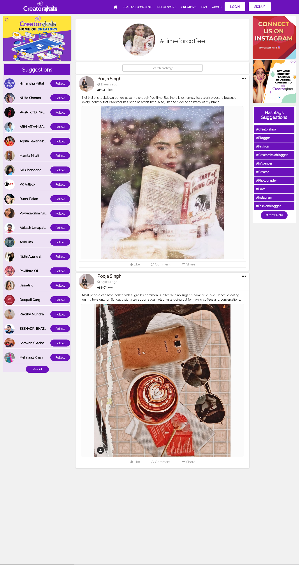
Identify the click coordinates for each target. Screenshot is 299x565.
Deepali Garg (30, 300)
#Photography (266, 180)
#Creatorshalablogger (272, 155)
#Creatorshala (266, 129)
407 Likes (107, 287)
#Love (260, 189)
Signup (259, 7)
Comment (162, 264)
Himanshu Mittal (32, 83)
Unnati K (26, 285)
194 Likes (106, 90)
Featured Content (137, 7)
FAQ (204, 7)
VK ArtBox (27, 184)
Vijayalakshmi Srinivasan (38, 213)
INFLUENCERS (166, 7)
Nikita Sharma (30, 98)
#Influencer (264, 163)
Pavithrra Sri (29, 271)
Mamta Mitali (29, 156)
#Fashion (262, 146)
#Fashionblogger (268, 206)
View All (37, 369)
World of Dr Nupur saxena (40, 112)
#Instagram (264, 197)
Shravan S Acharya (34, 343)
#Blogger (263, 138)
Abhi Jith (26, 242)
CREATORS (188, 7)
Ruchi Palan (29, 199)
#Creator (262, 172)
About (217, 7)
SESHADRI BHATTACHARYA (40, 329)
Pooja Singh (109, 78)
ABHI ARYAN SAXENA (36, 127)
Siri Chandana (30, 170)
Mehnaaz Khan (31, 357)
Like (136, 264)
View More (275, 215)
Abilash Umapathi (33, 228)
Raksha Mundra (32, 314)
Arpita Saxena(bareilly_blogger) (44, 141)
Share (190, 264)
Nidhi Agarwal (30, 256)
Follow (60, 83)
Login (235, 7)
